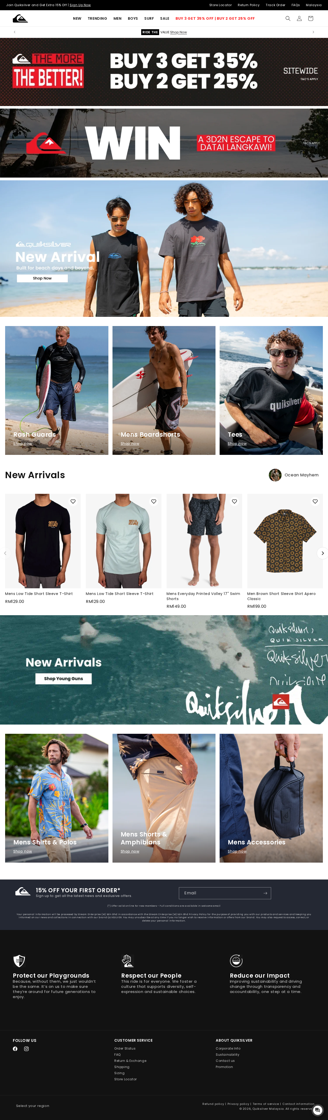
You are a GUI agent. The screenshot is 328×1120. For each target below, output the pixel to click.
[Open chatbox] (318, 1110)
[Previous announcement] (14, 32)
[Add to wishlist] (73, 501)
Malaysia (314, 5)
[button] (97, 18)
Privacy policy (238, 1104)
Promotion (224, 1067)
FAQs (296, 5)
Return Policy (249, 5)
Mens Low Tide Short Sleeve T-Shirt (39, 593)
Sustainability (227, 1055)
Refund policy (213, 1104)
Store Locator (220, 5)
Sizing (119, 1073)
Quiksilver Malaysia (268, 1109)
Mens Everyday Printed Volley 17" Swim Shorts (203, 596)
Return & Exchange (130, 1061)
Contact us (225, 1061)
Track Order (275, 5)
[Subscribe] (265, 893)
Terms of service (266, 1104)
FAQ (117, 1055)
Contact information (298, 1104)
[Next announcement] (313, 32)
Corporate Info (228, 1048)
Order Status (125, 1048)
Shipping (122, 1067)
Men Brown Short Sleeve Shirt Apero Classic (281, 596)
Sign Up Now (80, 5)
